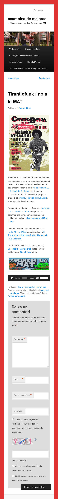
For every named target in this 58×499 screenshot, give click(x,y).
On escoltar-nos (15, 61)
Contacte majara (32, 49)
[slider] (44, 278)
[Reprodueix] (12, 278)
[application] (29, 278)
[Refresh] (35, 439)
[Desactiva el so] (37, 278)
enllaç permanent (17, 295)
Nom (19, 379)
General (44, 290)
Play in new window (26, 286)
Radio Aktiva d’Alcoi (17, 231)
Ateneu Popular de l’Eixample (33, 197)
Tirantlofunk (26, 252)
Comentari (19, 339)
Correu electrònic (23, 395)
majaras (15, 293)
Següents (44, 78)
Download (41, 286)
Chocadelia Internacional (19, 248)
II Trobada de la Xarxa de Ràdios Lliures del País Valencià (27, 235)
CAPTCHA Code (19, 460)
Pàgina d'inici (14, 49)
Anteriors (13, 78)
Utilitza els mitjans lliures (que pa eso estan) (28, 68)
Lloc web (18, 410)
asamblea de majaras (27, 18)
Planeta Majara (33, 61)
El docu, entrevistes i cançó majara (24, 55)
